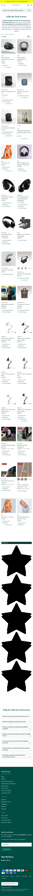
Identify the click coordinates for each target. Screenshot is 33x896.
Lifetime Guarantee (7, 202)
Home (2, 34)
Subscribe (6, 849)
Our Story (4, 796)
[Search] (29, 10)
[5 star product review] (8, 104)
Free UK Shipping (22, 65)
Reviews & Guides (5, 876)
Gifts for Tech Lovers (9, 34)
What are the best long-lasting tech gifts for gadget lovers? (16, 734)
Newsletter (4, 804)
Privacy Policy (5, 788)
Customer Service (6, 773)
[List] (31, 37)
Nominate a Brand (6, 820)
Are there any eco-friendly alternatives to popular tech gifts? (15, 748)
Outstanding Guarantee (8, 100)
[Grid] (28, 37)
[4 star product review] (8, 67)
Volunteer (3, 809)
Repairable (5, 65)
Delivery (3, 779)
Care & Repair (24, 876)
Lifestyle (12, 876)
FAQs (2, 776)
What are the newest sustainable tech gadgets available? (15, 727)
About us (3, 799)
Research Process (6, 801)
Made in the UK (6, 167)
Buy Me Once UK (8, 887)
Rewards (3, 806)
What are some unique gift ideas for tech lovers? (15, 716)
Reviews (4, 542)
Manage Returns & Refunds (8, 783)
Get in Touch (4, 815)
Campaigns (3, 878)
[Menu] (2, 5)
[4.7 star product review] (8, 171)
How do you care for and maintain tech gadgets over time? (15, 741)
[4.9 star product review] (24, 139)
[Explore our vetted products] (5, 5)
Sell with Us (4, 817)
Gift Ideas (18, 876)
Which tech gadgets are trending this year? (14, 721)
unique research (22, 1)
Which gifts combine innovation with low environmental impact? (13, 756)
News (30, 876)
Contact (3, 812)
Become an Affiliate (6, 822)
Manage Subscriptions (7, 781)
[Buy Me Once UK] (16, 5)
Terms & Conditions (6, 790)
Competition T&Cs (6, 793)
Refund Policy (4, 786)
